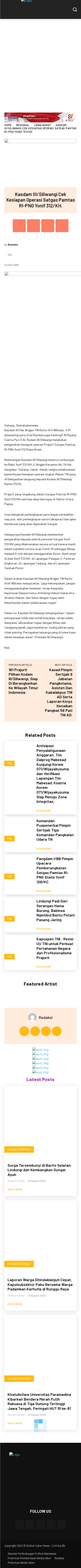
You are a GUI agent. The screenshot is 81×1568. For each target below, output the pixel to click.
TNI (9, 763)
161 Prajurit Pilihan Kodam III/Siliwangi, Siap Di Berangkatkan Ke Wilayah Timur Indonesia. (23, 681)
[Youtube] (57, 1031)
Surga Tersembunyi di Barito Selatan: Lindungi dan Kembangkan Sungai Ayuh (40, 1170)
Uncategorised (19, 1149)
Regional (22, 125)
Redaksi (13, 244)
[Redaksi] (33, 1017)
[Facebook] (19, 225)
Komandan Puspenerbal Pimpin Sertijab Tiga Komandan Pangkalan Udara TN (55, 830)
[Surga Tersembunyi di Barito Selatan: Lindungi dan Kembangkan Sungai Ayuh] (40, 1122)
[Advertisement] (40, 61)
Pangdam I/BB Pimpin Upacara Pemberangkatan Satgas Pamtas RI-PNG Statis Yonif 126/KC (55, 870)
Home (8, 125)
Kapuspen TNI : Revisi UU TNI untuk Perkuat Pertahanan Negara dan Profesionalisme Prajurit (55, 948)
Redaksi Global (16, 1180)
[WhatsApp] (62, 225)
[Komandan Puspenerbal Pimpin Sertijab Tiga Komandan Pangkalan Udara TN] (18, 830)
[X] (33, 225)
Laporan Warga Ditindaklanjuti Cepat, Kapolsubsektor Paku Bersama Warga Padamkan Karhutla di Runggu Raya (40, 1284)
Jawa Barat (42, 125)
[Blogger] (19, 1524)
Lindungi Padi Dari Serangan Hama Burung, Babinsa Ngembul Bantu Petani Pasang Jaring (56, 910)
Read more (44, 810)
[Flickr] (40, 1524)
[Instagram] (35, 1031)
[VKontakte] (61, 1524)
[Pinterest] (47, 225)
